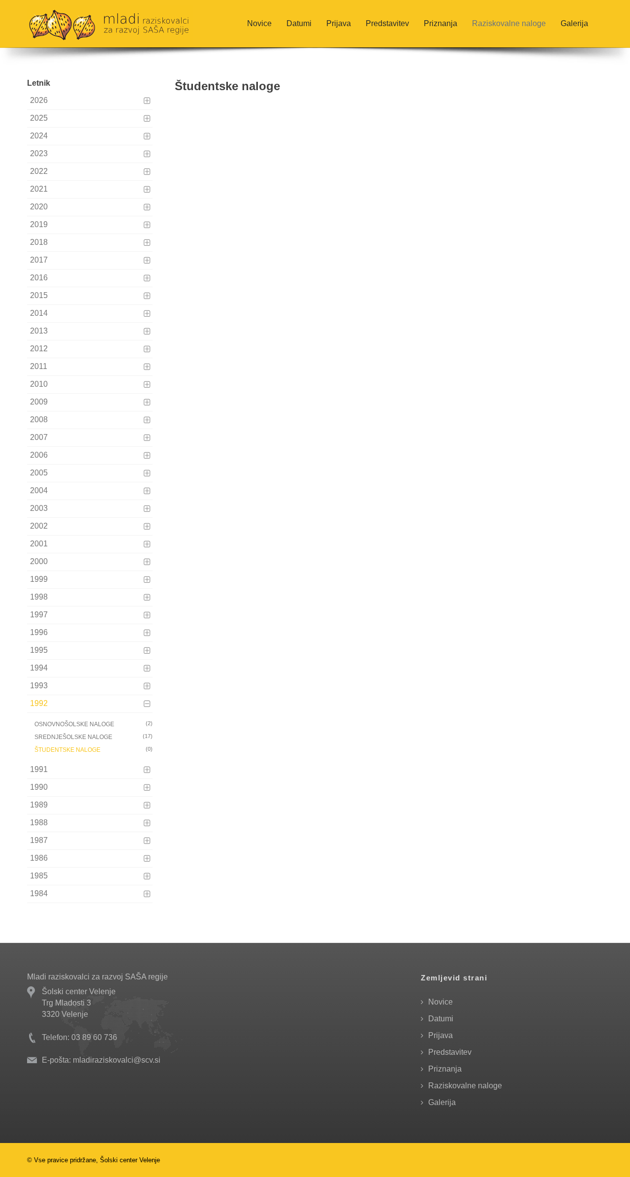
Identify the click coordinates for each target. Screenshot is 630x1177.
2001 (39, 543)
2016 (39, 277)
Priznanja (440, 23)
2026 (39, 100)
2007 (39, 437)
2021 (39, 189)
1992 (39, 703)
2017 (39, 260)
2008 (39, 419)
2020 (39, 206)
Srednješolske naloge (93, 736)
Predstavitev (387, 23)
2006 (39, 455)
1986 (39, 858)
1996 (39, 632)
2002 (39, 526)
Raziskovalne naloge (509, 23)
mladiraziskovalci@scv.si (116, 1060)
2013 (39, 331)
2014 (39, 313)
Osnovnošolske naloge (93, 724)
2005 (39, 473)
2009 (39, 402)
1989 (39, 805)
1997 (39, 614)
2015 (39, 295)
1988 (39, 822)
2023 (39, 153)
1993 (39, 685)
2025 (39, 118)
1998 (39, 597)
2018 (39, 242)
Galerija (574, 23)
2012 (39, 348)
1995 (39, 650)
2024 (39, 136)
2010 (39, 384)
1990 (39, 787)
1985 (39, 876)
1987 (39, 840)
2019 (39, 224)
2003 (39, 508)
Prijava (338, 23)
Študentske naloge (93, 749)
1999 (39, 579)
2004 (39, 490)
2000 (39, 561)
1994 (39, 668)
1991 (39, 769)
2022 (39, 171)
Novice (259, 23)
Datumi (299, 23)
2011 (38, 366)
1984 (39, 893)
